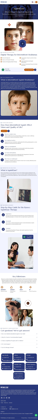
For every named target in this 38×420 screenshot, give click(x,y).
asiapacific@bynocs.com (7, 360)
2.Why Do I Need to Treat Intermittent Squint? (11, 337)
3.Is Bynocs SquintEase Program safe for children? (12, 340)
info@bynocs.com (14, 408)
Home (16, 15)
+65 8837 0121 (6, 357)
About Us (6, 402)
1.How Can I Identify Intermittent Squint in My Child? (13, 333)
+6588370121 (7, 70)
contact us (4, 130)
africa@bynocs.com (19, 359)
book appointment (29, 69)
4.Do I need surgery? (5, 344)
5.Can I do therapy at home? (7, 347)
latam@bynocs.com (19, 377)
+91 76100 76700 (6, 366)
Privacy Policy (24, 417)
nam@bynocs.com (31, 368)
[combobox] (33, 2)
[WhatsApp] (36, 415)
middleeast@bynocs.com (19, 369)
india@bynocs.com (7, 368)
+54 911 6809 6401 (19, 376)
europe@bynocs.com (31, 360)
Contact (10, 402)
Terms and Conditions (32, 417)
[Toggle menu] (36, 2)
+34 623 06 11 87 (31, 357)
